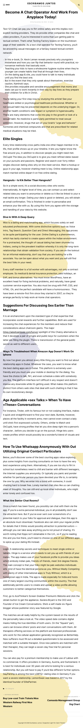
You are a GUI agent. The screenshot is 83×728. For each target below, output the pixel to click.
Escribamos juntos (41, 3)
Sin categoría (9, 688)
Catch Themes (60, 723)
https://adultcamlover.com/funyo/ (20, 332)
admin (51, 22)
